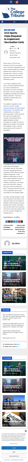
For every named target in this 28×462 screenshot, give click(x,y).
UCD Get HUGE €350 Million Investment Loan (8, 227)
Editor (13, 46)
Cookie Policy (7, 459)
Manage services (13, 443)
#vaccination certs (15, 57)
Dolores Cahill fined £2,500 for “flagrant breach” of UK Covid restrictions (20, 229)
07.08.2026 (8, 407)
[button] (26, 431)
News (9, 261)
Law (8, 419)
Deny (14, 452)
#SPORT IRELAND (15, 53)
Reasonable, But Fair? (9, 338)
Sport (9, 293)
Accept (14, 448)
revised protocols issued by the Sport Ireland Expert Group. (14, 108)
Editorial (10, 400)
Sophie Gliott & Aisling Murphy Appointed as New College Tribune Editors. (13, 332)
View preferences (14, 456)
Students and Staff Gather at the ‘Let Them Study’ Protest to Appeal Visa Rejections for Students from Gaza (13, 325)
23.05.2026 (8, 424)
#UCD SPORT (14, 55)
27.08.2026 (8, 373)
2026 (5, 261)
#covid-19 (12, 50)
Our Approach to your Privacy (17, 459)
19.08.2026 (8, 390)
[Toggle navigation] (14, 22)
